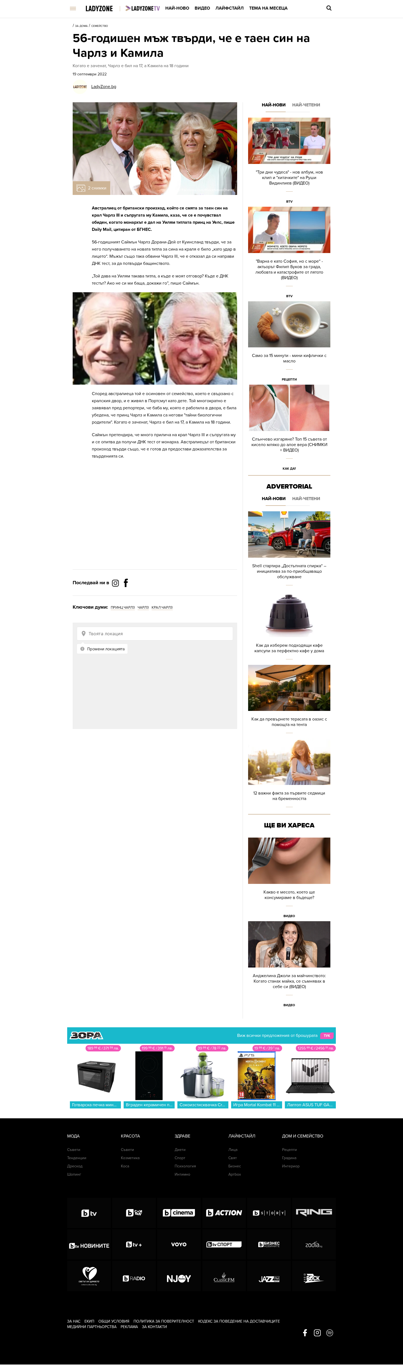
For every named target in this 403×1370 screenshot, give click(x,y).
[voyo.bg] (179, 1244)
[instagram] (317, 1333)
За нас (73, 1321)
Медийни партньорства (92, 1326)
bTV (289, 201)
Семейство (99, 26)
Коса (125, 1166)
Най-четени (306, 105)
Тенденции (76, 1158)
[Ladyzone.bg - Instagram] (116, 583)
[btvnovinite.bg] (89, 1244)
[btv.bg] (89, 1213)
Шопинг (74, 1174)
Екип (89, 1321)
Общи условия (113, 1321)
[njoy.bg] (179, 1276)
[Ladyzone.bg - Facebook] (125, 595)
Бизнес (234, 1166)
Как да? (289, 468)
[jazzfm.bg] (269, 1276)
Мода (73, 1136)
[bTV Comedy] (134, 1213)
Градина (289, 1158)
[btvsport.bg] (224, 1244)
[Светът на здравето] (89, 1276)
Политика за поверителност (164, 1321)
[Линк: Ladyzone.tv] (143, 8)
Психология (185, 1166)
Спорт (180, 1158)
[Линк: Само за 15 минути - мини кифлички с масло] (289, 343)
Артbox (234, 1174)
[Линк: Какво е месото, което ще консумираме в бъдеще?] (289, 879)
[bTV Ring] (314, 1213)
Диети (180, 1149)
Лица (232, 1149)
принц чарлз (123, 607)
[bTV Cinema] (179, 1213)
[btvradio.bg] (134, 1276)
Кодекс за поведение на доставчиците (239, 1321)
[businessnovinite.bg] (269, 1244)
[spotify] (329, 1333)
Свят (232, 1158)
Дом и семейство (302, 1136)
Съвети (73, 1149)
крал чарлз (162, 607)
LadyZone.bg (103, 86)
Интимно (182, 1174)
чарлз (143, 607)
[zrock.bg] (314, 1276)
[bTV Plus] (134, 1244)
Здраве (182, 1136)
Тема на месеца (268, 8)
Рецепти (289, 379)
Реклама (129, 1326)
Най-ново (177, 8)
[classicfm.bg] (224, 1276)
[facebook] (305, 1333)
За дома (81, 26)
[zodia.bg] (314, 1244)
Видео (202, 8)
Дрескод (75, 1166)
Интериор (291, 1166)
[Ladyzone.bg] (105, 8)
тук (327, 1036)
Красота (130, 1136)
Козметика (130, 1158)
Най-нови (274, 105)
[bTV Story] (269, 1213)
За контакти (154, 1326)
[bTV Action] (224, 1213)
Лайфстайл (229, 8)
